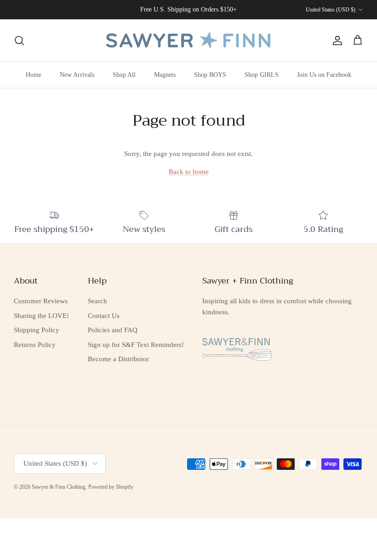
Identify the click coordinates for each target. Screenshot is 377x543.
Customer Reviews (41, 301)
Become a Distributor (118, 359)
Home (33, 74)
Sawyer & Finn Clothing (59, 487)
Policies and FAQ (112, 330)
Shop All (124, 74)
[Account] (335, 40)
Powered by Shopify (110, 487)
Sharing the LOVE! (41, 315)
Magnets (165, 74)
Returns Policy (35, 344)
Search (97, 301)
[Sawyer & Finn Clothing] (188, 40)
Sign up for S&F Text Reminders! (136, 344)
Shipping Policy (36, 330)
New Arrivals (77, 74)
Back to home (189, 171)
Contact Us (104, 315)
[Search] (19, 40)
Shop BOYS (210, 74)
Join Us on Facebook (324, 74)
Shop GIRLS (262, 74)
